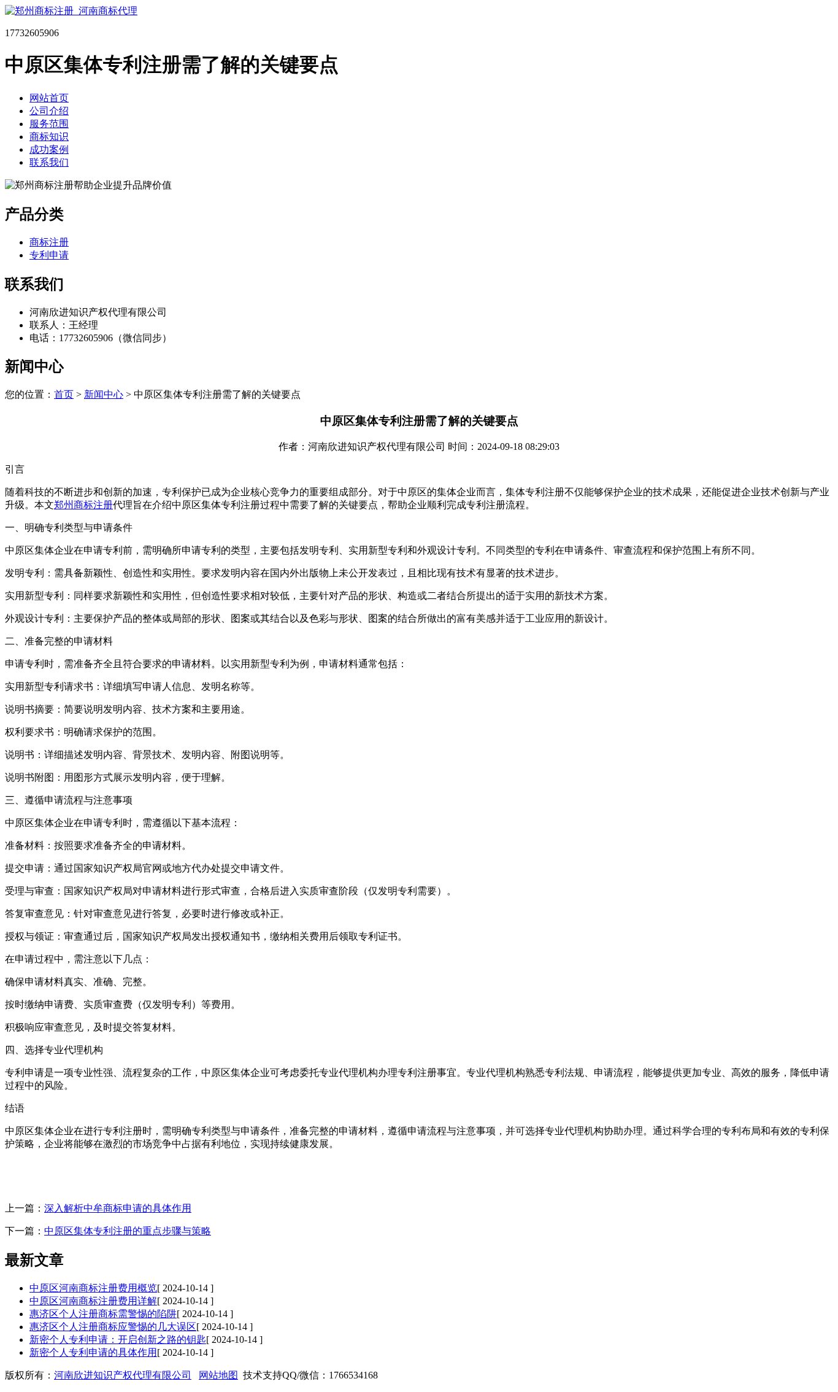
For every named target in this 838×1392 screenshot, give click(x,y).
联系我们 (49, 162)
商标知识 (49, 136)
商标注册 (49, 242)
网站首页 (49, 98)
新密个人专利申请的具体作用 (93, 1352)
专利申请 (49, 255)
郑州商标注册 (83, 505)
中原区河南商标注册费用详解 (93, 1301)
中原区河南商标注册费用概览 (93, 1288)
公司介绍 (49, 111)
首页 (64, 394)
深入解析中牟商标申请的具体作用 (117, 1208)
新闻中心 (103, 394)
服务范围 (49, 123)
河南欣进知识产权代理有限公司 (122, 1375)
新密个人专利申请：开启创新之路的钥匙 (117, 1339)
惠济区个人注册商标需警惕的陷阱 (103, 1314)
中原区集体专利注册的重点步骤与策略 (127, 1231)
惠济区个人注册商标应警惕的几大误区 (112, 1326)
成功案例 (49, 149)
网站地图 (218, 1375)
